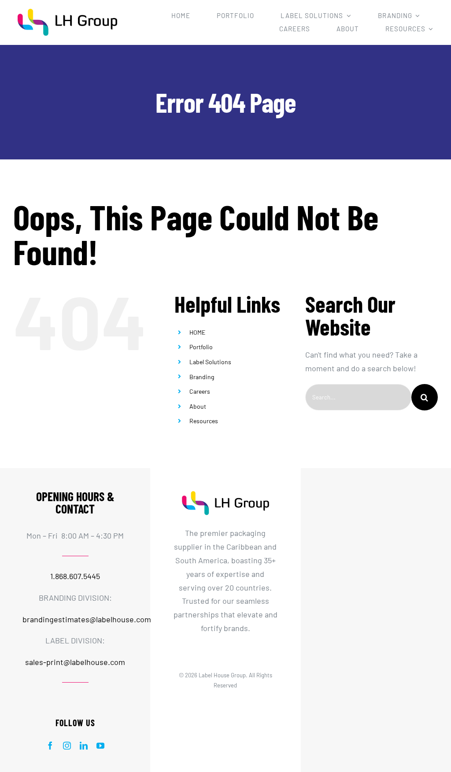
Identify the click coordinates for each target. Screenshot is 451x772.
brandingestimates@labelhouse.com (86, 619)
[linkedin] (84, 746)
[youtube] (100, 746)
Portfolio (201, 347)
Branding (201, 376)
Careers (199, 391)
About (197, 406)
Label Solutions (210, 362)
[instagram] (67, 746)
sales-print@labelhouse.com (75, 662)
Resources (203, 421)
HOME (197, 332)
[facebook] (50, 746)
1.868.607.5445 (75, 576)
